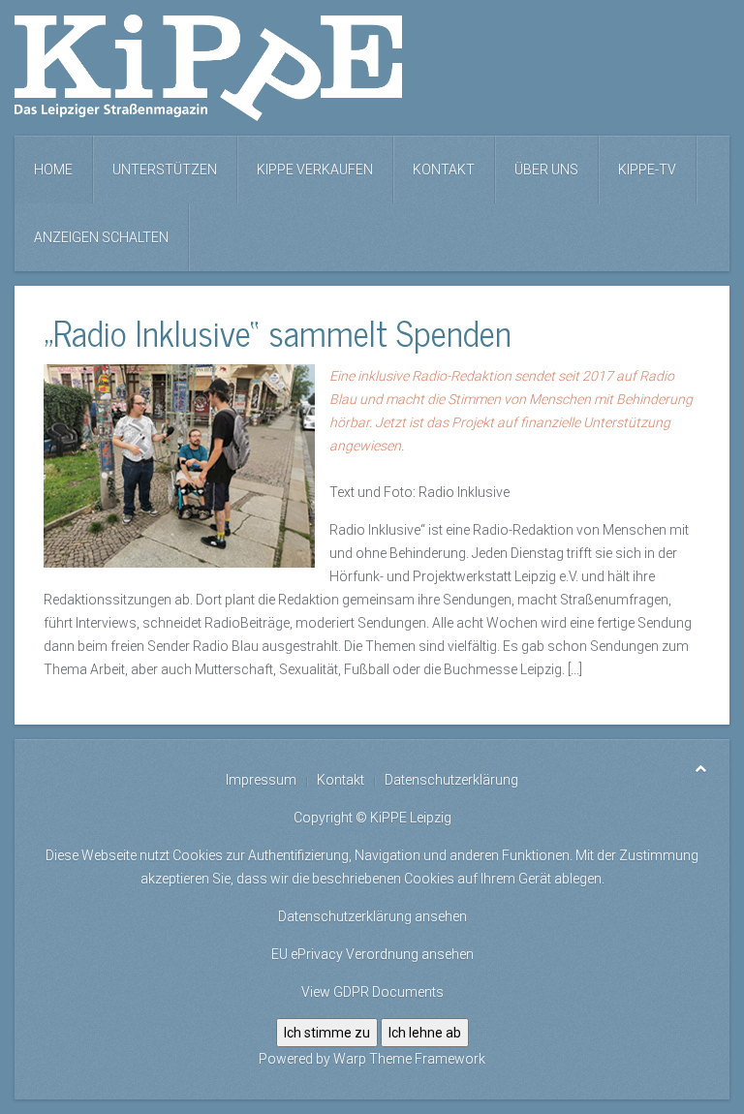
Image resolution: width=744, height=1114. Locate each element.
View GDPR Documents (372, 992)
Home (53, 169)
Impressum (261, 780)
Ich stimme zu (327, 1032)
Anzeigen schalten (101, 237)
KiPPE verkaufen (315, 169)
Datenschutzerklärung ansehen (372, 916)
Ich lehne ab (424, 1032)
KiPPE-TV (647, 169)
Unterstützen (164, 169)
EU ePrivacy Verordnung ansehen (372, 954)
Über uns (546, 169)
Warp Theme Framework (409, 1059)
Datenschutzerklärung (451, 780)
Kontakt (444, 169)
